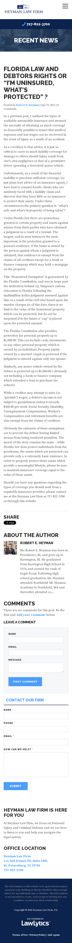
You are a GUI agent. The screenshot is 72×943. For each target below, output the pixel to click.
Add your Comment (31, 615)
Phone (9, 723)
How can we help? (18, 749)
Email (12, 647)
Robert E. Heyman (27, 105)
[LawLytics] (36, 922)
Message (15, 660)
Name (12, 634)
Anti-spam (53, 935)
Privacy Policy (38, 935)
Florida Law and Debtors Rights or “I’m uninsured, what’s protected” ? (35, 82)
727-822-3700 (38, 24)
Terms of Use (20, 935)
